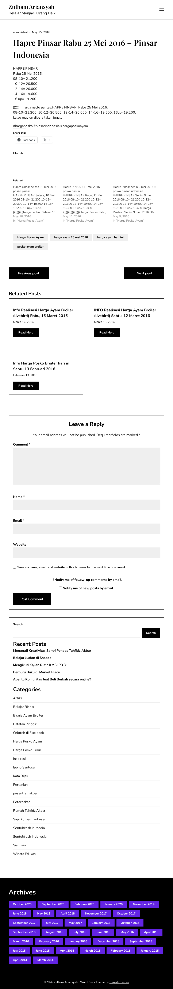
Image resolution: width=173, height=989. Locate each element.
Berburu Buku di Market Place (36, 672)
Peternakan (21, 802)
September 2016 (24, 932)
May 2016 (127, 932)
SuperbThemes (119, 982)
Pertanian (20, 784)
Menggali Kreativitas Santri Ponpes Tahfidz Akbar (52, 650)
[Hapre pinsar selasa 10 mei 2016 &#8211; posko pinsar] (38, 204)
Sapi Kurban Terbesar (29, 819)
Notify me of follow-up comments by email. (88, 579)
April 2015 (67, 951)
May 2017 (75, 923)
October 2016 (130, 923)
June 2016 (103, 932)
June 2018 (20, 914)
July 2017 (52, 923)
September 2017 (24, 923)
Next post (144, 273)
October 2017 (126, 914)
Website (19, 544)
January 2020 (114, 904)
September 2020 (53, 904)
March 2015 (92, 951)
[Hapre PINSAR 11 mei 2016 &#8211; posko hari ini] (88, 204)
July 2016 (79, 932)
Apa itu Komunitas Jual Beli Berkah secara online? (52, 679)
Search (18, 624)
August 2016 (54, 932)
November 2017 (96, 914)
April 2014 (20, 960)
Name (19, 496)
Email (18, 520)
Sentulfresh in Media (29, 828)
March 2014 (45, 960)
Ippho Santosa (24, 767)
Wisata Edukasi (24, 854)
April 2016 (151, 932)
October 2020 (22, 904)
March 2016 (21, 941)
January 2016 (78, 941)
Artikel (18, 698)
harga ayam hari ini (110, 237)
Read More (25, 333)
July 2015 (19, 951)
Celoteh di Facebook (28, 732)
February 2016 (49, 941)
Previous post (28, 273)
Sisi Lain (19, 845)
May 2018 (43, 914)
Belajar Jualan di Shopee (32, 658)
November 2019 (143, 904)
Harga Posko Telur (27, 750)
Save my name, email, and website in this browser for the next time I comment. (71, 567)
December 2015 (108, 941)
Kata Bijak (20, 776)
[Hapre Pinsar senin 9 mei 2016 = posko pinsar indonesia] (138, 204)
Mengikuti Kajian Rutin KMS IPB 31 (40, 665)
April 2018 (68, 914)
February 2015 (120, 951)
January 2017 (101, 923)
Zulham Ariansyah (31, 6)
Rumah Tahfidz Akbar (29, 810)
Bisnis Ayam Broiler (28, 715)
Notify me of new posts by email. (88, 588)
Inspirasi (19, 758)
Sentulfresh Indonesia (29, 836)
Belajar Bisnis (23, 706)
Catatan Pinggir (24, 724)
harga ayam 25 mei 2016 (71, 237)
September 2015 (141, 941)
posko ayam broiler (30, 247)
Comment (21, 444)
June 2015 (43, 951)
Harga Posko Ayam (30, 237)
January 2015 (150, 951)
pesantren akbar (25, 793)
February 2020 (84, 904)
